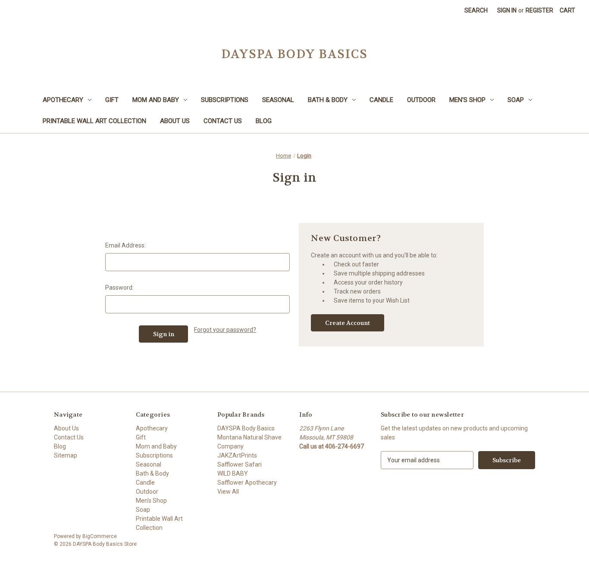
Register (539, 10)
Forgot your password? (225, 329)
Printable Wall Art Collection (94, 121)
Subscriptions (224, 100)
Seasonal (278, 100)
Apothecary (63, 100)
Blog (264, 121)
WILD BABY (232, 473)
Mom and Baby (155, 100)
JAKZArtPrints (237, 455)
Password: (119, 287)
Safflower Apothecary (247, 482)
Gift (112, 100)
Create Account (347, 323)
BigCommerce (99, 536)
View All (228, 491)
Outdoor (421, 100)
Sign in (507, 10)
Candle (381, 100)
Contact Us (223, 121)
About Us (175, 121)
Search (476, 10)
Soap (516, 100)
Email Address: (125, 245)
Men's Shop (467, 100)
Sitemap (65, 455)
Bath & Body (328, 100)
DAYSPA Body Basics (246, 428)
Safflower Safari (239, 464)
